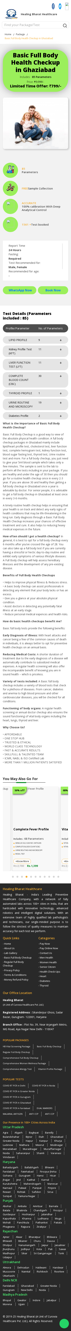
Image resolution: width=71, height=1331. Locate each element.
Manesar (53, 1183)
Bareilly (49, 1132)
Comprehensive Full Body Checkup (20, 1057)
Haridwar (58, 1267)
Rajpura (26, 1226)
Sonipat (7, 1196)
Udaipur (7, 1257)
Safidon (36, 1192)
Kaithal (31, 1179)
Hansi (40, 1175)
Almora (7, 1267)
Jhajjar (7, 1179)
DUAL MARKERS (44, 1108)
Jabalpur (51, 1300)
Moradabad (10, 1149)
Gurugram (25, 1175)
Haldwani (41, 1267)
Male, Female (18, 267)
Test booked (40, 224)
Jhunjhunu (9, 1249)
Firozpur (58, 1210)
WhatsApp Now (20, 290)
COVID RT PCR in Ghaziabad (17, 1102)
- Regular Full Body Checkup (13, 963)
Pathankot (42, 1222)
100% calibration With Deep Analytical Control (41, 208)
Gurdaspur (9, 1214)
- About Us (9, 948)
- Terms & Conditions (15, 975)
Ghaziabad (56, 1136)
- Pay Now (44, 943)
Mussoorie (9, 1271)
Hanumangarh (27, 1245)
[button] (13, 877)
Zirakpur (41, 1226)
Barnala (53, 1206)
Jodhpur (26, 1249)
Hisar (53, 1175)
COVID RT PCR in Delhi (14, 1085)
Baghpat (34, 1132)
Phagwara (9, 1226)
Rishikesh (42, 1271)
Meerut (40, 1145)
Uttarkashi (9, 1275)
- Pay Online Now (48, 948)
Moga (58, 1218)
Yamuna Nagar (26, 1196)
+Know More (22, 861)
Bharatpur (35, 1237)
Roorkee (59, 1271)
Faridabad (9, 1171)
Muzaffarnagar (52, 1149)
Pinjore (52, 1188)
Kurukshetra (10, 1183)
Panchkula (23, 1222)
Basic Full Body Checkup (49, 1046)
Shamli (41, 1153)
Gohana (8, 1175)
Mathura (24, 1145)
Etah (41, 1136)
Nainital (26, 1271)
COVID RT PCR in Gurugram (17, 1097)
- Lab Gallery (10, 953)
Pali (50, 1249)
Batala (7, 1210)
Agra (6, 1132)
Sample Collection (40, 188)
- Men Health (45, 957)
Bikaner (23, 1241)
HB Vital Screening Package (16, 1046)
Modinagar (56, 1145)
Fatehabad (27, 1171)
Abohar (7, 1206)
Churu (37, 1241)
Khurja (58, 1140)
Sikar (24, 1253)
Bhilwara (52, 1237)
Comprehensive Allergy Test (17, 1069)
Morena (7, 1304)
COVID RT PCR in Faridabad (16, 1108)
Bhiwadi (7, 1241)
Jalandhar (47, 1214)
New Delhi (27, 1290)
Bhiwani (49, 1167)
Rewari (7, 1192)
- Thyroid (43, 985)
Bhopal (7, 1300)
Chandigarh (41, 1210)
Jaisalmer (60, 1245)
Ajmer (6, 1237)
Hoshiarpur (29, 1214)
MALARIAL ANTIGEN (13, 1113)
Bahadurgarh (11, 1167)
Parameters (30, 172)
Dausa (51, 1241)
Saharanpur (23, 1153)
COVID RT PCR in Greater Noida (19, 1091)
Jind (18, 1179)
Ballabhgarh (32, 1167)
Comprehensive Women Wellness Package (24, 1063)
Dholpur (8, 1245)
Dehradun (23, 1267)
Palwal (23, 1188)
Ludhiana (43, 1218)
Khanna (27, 1218)
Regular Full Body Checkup (16, 1052)
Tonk (61, 1253)
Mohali (7, 1222)
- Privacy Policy (11, 970)
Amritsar (38, 1206)
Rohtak (21, 1192)
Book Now (53, 290)
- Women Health (47, 962)
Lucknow (8, 1145)
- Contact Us (45, 953)
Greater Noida (11, 1140)
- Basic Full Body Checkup (17, 957)
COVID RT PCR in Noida (43, 1085)
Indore (37, 1300)
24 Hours (15, 250)
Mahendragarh (33, 1183)
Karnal (45, 1179)
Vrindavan (9, 1157)
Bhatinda (22, 1210)
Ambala (22, 1206)
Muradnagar (30, 1149)
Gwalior (22, 1300)
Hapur (30, 1140)
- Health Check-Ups (49, 971)
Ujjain (21, 1304)
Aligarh (19, 1132)
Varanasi (56, 1153)
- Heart (42, 976)
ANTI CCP (33, 1113)
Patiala (58, 1222)
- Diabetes (44, 981)
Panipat (37, 1188)
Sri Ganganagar (43, 1253)
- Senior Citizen (47, 967)
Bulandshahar (11, 1136)
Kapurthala (9, 1218)
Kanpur (43, 1140)
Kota (39, 1249)
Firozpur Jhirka (48, 1171)
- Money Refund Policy (15, 979)
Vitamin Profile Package (50, 1069)
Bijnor (29, 1136)
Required (15, 258)
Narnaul (8, 1188)
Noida (6, 1153)
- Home (7, 943)
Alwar (19, 1237)
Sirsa (50, 1192)
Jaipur (45, 1245)
